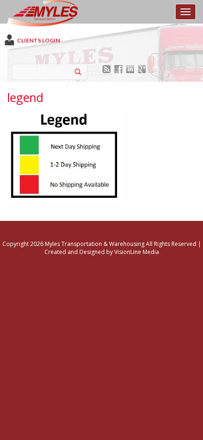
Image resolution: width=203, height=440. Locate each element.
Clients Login (38, 40)
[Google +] (142, 68)
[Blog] (106, 68)
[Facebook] (118, 68)
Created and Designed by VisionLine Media (101, 252)
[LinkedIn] (130, 68)
